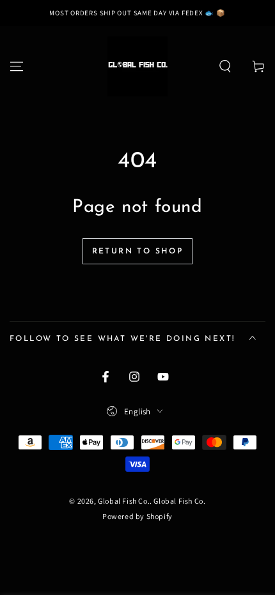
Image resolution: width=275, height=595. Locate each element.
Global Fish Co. (124, 501)
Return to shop (138, 251)
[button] (225, 66)
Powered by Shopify (137, 516)
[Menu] (16, 66)
